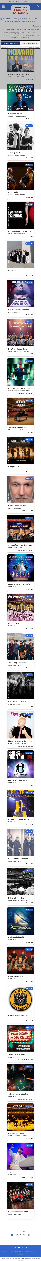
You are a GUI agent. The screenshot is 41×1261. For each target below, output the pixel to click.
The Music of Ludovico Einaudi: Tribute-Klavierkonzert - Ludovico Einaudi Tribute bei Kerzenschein (18, 427)
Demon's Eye (13, 623)
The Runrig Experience (17, 663)
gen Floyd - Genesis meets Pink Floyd (19, 780)
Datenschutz (35, 1251)
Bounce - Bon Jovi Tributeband (15, 976)
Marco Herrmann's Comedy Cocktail (19, 741)
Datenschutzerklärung (34, 47)
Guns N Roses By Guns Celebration (18, 1016)
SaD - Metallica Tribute (17, 702)
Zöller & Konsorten (16, 898)
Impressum (28, 1251)
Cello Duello (13, 192)
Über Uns (21, 1251)
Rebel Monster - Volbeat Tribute (18, 859)
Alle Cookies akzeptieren (10, 43)
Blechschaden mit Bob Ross (19, 1212)
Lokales (15, 1251)
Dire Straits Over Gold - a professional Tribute (18, 820)
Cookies (20, 1254)
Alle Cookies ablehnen (30, 43)
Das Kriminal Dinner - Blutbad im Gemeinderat (20, 231)
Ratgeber (4, 1251)
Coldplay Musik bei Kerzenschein (16, 1133)
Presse (10, 1251)
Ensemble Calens (15, 271)
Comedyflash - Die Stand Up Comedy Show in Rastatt (19, 545)
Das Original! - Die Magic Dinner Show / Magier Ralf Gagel (18, 388)
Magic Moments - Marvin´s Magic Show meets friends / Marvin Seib (19, 584)
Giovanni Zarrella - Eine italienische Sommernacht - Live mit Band (19, 114)
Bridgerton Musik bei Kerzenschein (16, 467)
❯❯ (29, 1235)
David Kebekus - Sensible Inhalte (18, 310)
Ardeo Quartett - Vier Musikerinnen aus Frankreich (20, 153)
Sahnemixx (12, 1172)
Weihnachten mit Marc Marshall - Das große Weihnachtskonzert (17, 506)
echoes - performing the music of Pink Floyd (18, 1094)
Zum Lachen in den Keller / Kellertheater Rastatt (19, 1055)
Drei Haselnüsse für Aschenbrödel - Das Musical (19, 937)
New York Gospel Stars (17, 349)
